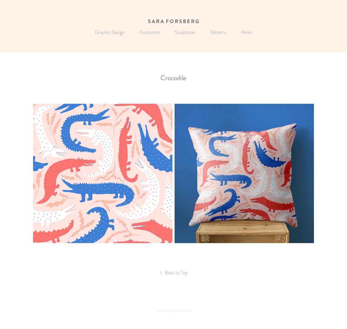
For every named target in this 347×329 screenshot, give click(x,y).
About (246, 32)
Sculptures (185, 32)
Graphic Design (110, 32)
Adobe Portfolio (181, 310)
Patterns (218, 32)
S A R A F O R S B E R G (173, 21)
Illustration (149, 32)
